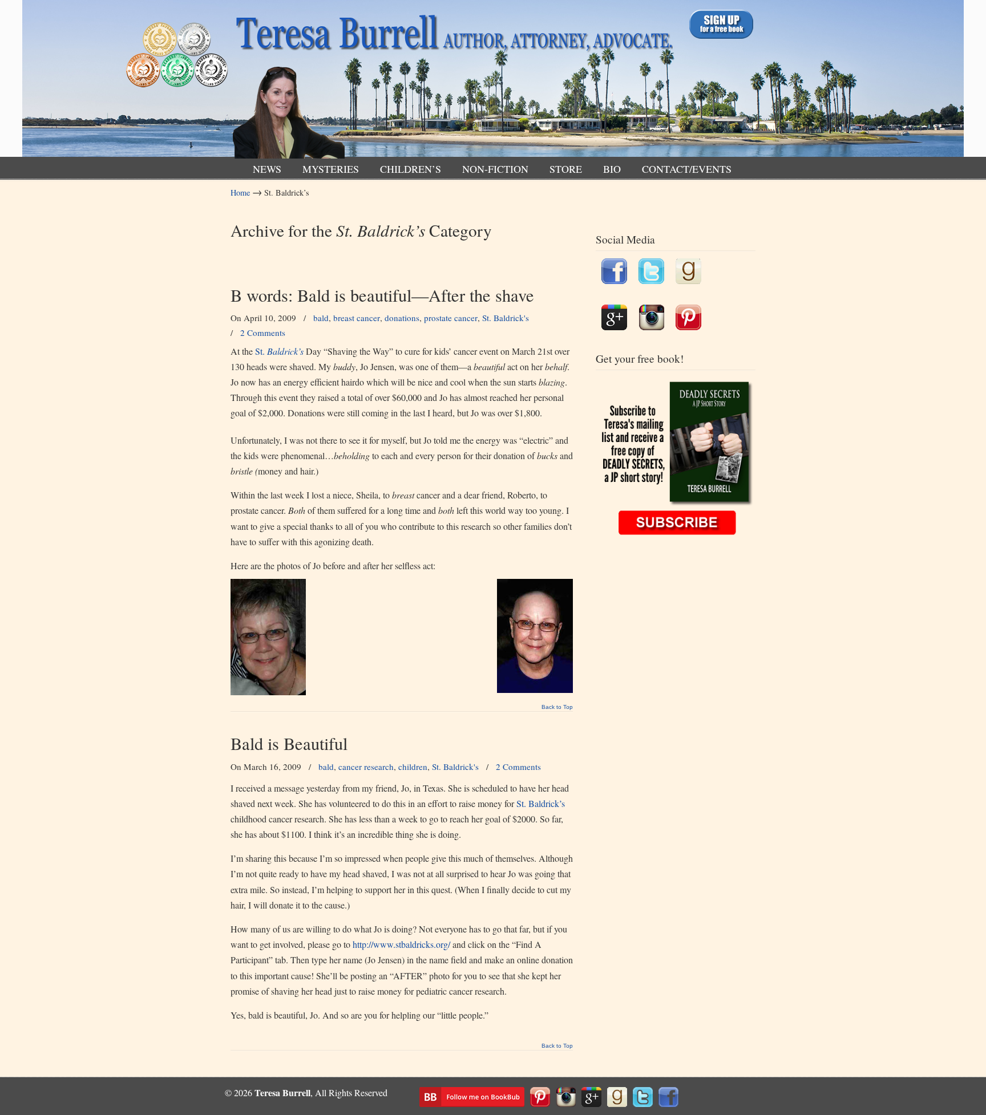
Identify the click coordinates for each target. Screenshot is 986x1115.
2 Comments (262, 332)
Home (240, 192)
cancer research (366, 766)
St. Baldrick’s (540, 803)
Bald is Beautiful (289, 743)
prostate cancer (451, 317)
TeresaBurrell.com (452, 81)
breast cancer (356, 317)
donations (402, 317)
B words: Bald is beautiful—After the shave (382, 295)
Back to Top (557, 707)
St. (279, 351)
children (412, 766)
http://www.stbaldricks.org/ (401, 944)
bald (321, 317)
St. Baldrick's (505, 317)
